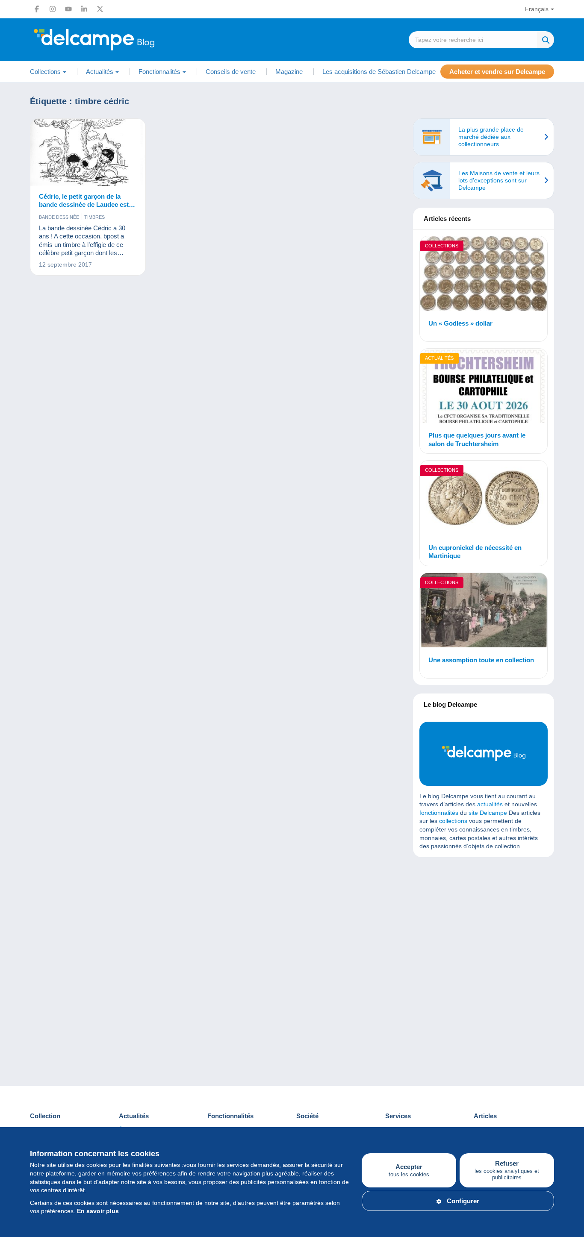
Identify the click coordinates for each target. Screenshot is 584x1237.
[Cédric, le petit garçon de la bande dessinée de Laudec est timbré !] (87, 152)
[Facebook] (37, 9)
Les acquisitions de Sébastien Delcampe (379, 71)
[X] (100, 9)
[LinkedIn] (84, 9)
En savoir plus (98, 1211)
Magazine (289, 71)
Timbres (94, 217)
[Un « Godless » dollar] (483, 274)
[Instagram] (52, 9)
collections (453, 820)
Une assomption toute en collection (481, 660)
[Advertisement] (483, 925)
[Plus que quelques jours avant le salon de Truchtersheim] (483, 387)
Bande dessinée (59, 217)
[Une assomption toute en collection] (483, 611)
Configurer (463, 1201)
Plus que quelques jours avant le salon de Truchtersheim (476, 439)
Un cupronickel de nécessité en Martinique (475, 552)
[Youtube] (68, 9)
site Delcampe (488, 812)
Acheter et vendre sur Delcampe (497, 71)
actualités (490, 804)
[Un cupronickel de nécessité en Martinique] (483, 499)
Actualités (439, 358)
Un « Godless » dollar (460, 323)
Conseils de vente (231, 71)
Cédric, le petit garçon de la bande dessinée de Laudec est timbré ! (84, 201)
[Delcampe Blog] (113, 39)
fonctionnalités (438, 812)
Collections (441, 245)
